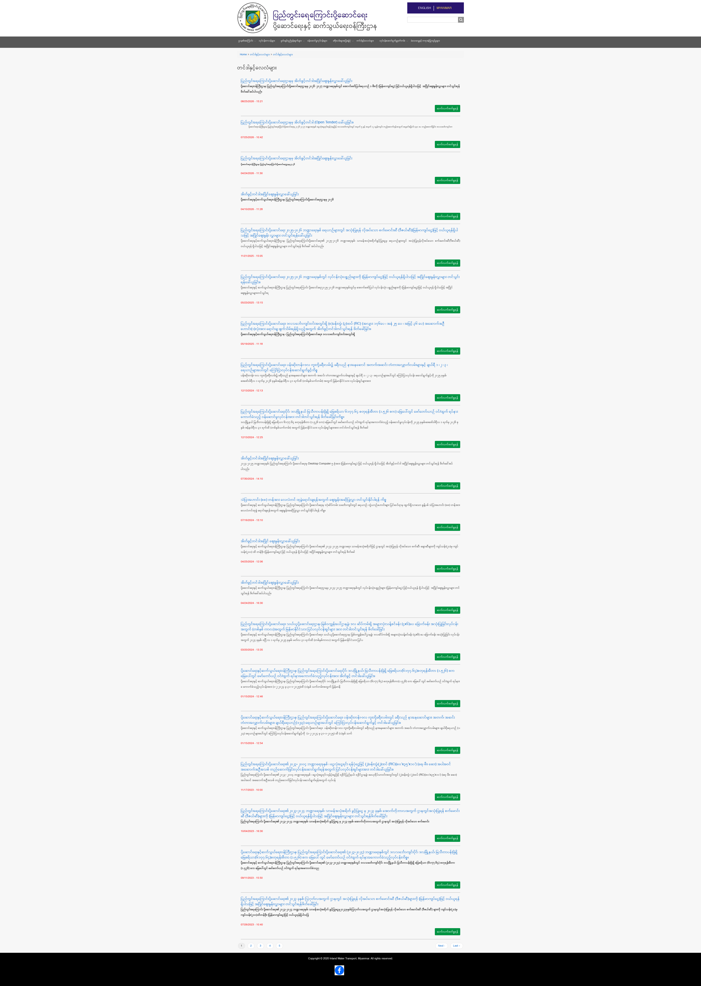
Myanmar (444, 8)
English (424, 8)
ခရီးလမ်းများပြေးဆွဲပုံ (342, 41)
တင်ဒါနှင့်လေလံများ (365, 41)
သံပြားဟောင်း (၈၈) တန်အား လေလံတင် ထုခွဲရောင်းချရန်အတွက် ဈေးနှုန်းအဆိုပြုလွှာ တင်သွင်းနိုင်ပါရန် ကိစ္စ (313, 499)
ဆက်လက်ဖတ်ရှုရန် (447, 108)
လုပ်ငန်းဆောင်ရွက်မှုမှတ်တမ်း (392, 41)
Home (243, 54)
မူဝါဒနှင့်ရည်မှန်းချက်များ (291, 41)
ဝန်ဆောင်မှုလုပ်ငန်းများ (317, 41)
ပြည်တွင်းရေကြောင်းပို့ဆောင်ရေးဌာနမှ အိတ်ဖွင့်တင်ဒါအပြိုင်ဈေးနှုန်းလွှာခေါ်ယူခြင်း (296, 81)
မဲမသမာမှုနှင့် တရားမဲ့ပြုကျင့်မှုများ (425, 41)
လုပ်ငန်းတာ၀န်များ (267, 41)
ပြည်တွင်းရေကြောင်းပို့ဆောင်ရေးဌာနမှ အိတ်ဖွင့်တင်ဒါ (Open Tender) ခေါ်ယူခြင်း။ (297, 122)
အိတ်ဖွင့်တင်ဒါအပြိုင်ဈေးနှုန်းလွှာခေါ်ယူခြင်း (270, 194)
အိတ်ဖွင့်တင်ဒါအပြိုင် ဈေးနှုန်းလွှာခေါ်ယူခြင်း (270, 541)
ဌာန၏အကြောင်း (245, 41)
